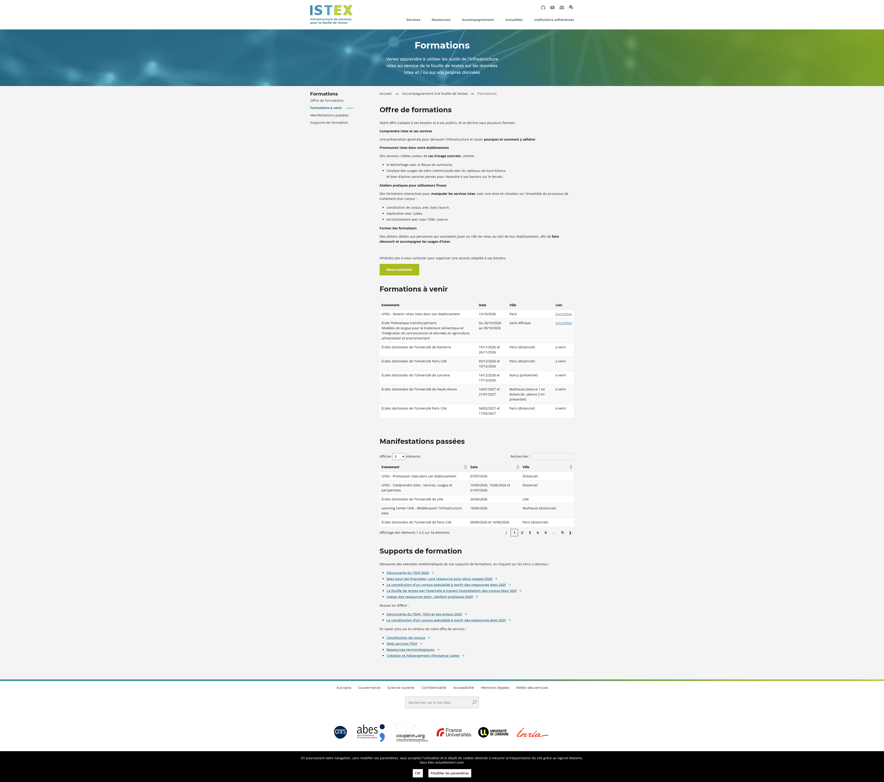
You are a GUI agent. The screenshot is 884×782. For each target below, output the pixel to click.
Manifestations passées (329, 115)
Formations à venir (326, 108)
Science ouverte (400, 688)
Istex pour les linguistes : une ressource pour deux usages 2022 (439, 579)
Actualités (514, 20)
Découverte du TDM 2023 (408, 573)
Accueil (386, 94)
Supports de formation (329, 123)
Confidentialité (433, 688)
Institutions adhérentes (554, 20)
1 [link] (514, 533)
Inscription (563, 314)
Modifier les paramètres (450, 773)
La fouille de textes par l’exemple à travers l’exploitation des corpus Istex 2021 (452, 591)
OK (418, 773)
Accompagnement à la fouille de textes (435, 94)
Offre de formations (326, 100)
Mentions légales (495, 688)
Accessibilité (463, 688)
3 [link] (530, 533)
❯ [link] (570, 533)
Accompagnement (478, 20)
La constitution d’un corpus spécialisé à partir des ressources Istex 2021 (446, 585)
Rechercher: (520, 456)
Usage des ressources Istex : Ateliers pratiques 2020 (430, 597)
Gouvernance (369, 688)
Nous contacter (399, 270)
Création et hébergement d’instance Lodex (423, 656)
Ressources (441, 20)
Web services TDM (402, 644)
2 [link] (522, 533)
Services (413, 20)
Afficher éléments (400, 456)
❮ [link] (506, 533)
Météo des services (532, 688)
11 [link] (562, 533)
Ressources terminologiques (410, 650)
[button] (465, 467)
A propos (343, 688)
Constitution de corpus (406, 638)
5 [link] (546, 533)
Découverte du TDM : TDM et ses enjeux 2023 (424, 614)
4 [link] (538, 533)
